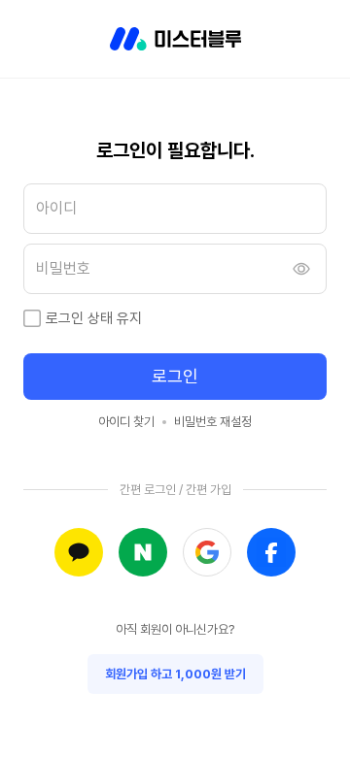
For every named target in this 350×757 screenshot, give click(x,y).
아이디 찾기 (126, 421)
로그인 (175, 376)
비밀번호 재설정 (213, 421)
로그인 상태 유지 (94, 318)
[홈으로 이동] (175, 39)
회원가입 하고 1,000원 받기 (175, 674)
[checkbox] (32, 318)
